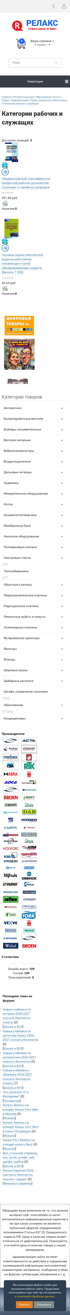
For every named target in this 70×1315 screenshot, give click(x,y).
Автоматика (13, 408)
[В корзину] (5, 203)
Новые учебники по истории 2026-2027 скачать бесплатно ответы (17, 1015)
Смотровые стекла (17, 558)
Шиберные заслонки (18, 681)
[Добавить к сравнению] (5, 172)
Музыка (9, 1118)
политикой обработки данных (35, 1296)
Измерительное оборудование (26, 493)
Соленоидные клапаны (20, 627)
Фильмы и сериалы (18, 1183)
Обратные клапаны (18, 584)
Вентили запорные (17, 440)
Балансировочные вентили (23, 419)
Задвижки (11, 483)
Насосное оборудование (21, 536)
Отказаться (44, 1304)
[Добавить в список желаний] (5, 165)
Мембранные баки (17, 525)
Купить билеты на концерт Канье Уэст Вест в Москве (21, 1109)
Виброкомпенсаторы (19, 451)
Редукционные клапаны (21, 606)
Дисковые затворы (18, 472)
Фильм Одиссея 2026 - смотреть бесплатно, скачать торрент (19, 1175)
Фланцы (9, 659)
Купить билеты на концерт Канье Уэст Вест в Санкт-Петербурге (21, 1127)
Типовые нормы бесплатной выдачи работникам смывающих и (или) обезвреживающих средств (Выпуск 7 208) (22, 263)
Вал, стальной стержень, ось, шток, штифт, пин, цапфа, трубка (20, 1157)
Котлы (8, 504)
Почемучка (12, 1101)
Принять (24, 1304)
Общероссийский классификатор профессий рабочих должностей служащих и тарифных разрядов (26, 183)
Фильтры (10, 649)
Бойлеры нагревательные (22, 429)
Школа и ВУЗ (13, 1027)
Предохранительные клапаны (25, 595)
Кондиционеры (14, 718)
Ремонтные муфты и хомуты (24, 617)
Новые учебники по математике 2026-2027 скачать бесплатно (19, 1057)
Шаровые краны (16, 670)
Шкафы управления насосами (26, 691)
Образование (13, 705)
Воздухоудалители (17, 461)
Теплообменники (16, 571)
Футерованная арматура (21, 638)
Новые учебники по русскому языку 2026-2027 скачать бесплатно (20, 1035)
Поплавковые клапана (20, 547)
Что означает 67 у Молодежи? (16, 1094)
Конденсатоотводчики (20, 515)
